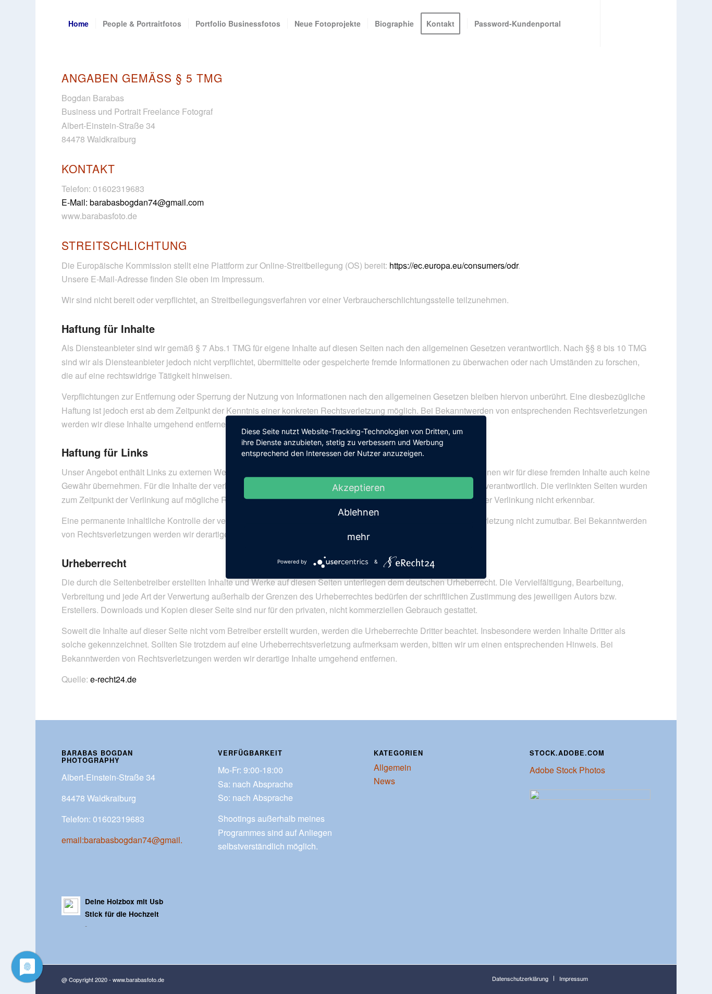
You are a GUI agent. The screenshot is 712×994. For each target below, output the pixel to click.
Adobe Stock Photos (567, 770)
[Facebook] (64, 70)
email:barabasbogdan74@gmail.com (130, 840)
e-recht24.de (113, 679)
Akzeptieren (358, 487)
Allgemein (392, 767)
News (384, 781)
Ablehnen (358, 512)
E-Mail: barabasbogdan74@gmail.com (133, 202)
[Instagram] (80, 70)
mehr (358, 536)
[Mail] (96, 70)
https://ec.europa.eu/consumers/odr (453, 265)
